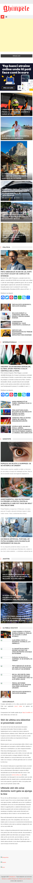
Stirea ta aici (22, 878)
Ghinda (18, 197)
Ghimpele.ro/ (12, 876)
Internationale (10, 342)
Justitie (6, 559)
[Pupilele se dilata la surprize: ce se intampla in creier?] (16, 452)
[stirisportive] (4, 857)
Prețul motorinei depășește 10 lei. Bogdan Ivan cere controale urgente (21, 685)
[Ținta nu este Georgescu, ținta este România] (6, 307)
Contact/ (28, 878)
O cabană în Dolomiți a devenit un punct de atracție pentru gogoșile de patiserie (15, 176)
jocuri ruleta (18, 706)
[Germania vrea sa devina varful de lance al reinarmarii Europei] (6, 420)
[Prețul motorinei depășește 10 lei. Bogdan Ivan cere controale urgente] (6, 686)
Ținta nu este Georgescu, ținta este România (21, 305)
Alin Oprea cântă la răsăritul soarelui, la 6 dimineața (21, 641)
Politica (6, 247)
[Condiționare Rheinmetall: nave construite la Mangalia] (6, 324)
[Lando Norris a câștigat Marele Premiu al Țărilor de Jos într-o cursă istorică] (16, 104)
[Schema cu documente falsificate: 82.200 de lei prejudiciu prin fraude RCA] (16, 592)
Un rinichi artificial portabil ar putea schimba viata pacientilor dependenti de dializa (15, 541)
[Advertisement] (16, 35)
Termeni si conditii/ (6, 878)
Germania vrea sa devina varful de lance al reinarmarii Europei (21, 419)
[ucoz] (3, 867)
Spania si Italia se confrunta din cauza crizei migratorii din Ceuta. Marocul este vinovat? (16, 214)
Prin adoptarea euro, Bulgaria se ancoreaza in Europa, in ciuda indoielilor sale (22, 412)
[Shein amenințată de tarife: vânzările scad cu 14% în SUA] (6, 404)
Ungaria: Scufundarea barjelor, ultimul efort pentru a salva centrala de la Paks (16, 369)
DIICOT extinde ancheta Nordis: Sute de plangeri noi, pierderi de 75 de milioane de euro (16, 618)
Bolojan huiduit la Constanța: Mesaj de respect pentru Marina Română (21, 315)
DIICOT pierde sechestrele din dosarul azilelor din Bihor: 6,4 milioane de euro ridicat (16, 576)
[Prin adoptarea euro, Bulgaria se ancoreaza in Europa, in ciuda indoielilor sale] (6, 412)
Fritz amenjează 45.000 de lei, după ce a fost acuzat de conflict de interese (16, 87)
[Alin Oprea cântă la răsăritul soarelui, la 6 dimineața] (16, 128)
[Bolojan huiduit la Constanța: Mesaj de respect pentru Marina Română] (6, 316)
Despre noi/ (15, 878)
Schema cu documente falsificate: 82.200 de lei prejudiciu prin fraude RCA (14, 597)
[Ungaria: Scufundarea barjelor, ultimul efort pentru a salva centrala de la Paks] (16, 355)
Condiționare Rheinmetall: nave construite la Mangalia (21, 323)
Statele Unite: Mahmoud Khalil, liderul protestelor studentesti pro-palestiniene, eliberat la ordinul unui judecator (22, 429)
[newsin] (3, 862)
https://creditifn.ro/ (27, 712)
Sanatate (7, 439)
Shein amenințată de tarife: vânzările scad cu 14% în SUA (22, 403)
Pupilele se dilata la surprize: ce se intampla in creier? (22, 659)
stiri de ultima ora (17, 775)
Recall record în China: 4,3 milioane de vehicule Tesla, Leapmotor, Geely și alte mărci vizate (22, 677)
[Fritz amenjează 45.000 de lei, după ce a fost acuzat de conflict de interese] (16, 260)
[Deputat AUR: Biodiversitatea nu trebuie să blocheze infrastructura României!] (6, 333)
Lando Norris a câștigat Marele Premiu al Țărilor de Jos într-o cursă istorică (16, 112)
